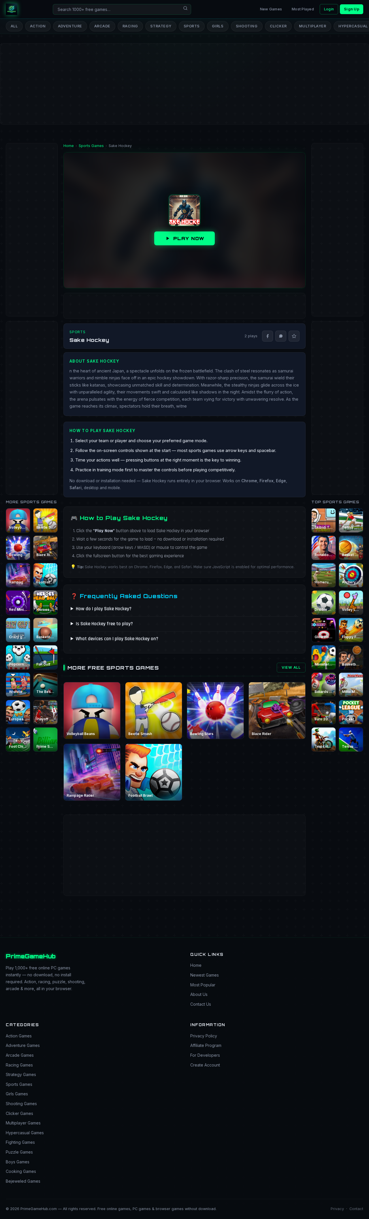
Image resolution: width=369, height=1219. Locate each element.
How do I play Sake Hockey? (103, 609)
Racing (130, 26)
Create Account (205, 1064)
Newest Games (204, 975)
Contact (356, 1209)
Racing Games (19, 1064)
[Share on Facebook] (267, 336)
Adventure (70, 26)
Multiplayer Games (23, 1122)
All (14, 26)
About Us (199, 994)
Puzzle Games (19, 1152)
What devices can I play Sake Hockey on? (117, 639)
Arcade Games (20, 1055)
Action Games (19, 1035)
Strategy (161, 26)
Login (329, 9)
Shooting (247, 26)
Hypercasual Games (25, 1132)
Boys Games (17, 1161)
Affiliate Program (205, 1045)
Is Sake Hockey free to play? (104, 624)
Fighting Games (20, 1142)
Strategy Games (21, 1074)
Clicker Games (19, 1113)
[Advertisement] (173, 65)
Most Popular (202, 984)
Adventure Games (23, 1045)
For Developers (205, 1055)
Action (38, 26)
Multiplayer (312, 26)
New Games (271, 9)
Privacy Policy (203, 1035)
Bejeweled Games (23, 1181)
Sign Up (351, 9)
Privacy (337, 1209)
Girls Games (17, 1093)
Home (196, 965)
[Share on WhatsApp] (280, 336)
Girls (218, 26)
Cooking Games (21, 1171)
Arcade (102, 26)
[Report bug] (294, 336)
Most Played (303, 9)
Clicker (278, 26)
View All (291, 667)
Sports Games (19, 1084)
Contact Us (200, 1004)
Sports (192, 26)
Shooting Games (21, 1103)
